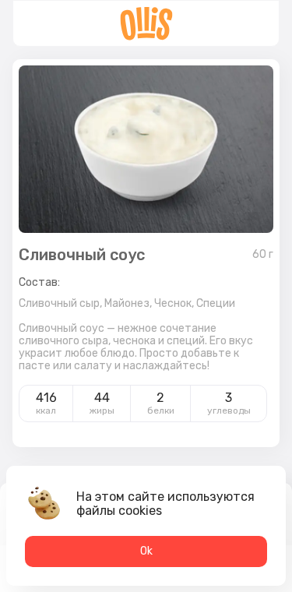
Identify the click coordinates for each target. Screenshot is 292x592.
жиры (102, 410)
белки (160, 410)
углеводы (229, 410)
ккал (46, 410)
